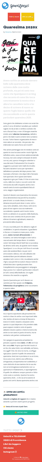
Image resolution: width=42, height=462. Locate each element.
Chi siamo (8, 448)
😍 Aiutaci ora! (21, 412)
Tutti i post (11, 430)
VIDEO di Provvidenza (14, 440)
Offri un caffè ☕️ (27, 17)
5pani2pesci (25, 457)
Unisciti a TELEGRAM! (14, 436)
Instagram (9, 452)
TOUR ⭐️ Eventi (14, 17)
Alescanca (8, 32)
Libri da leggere (12, 444)
